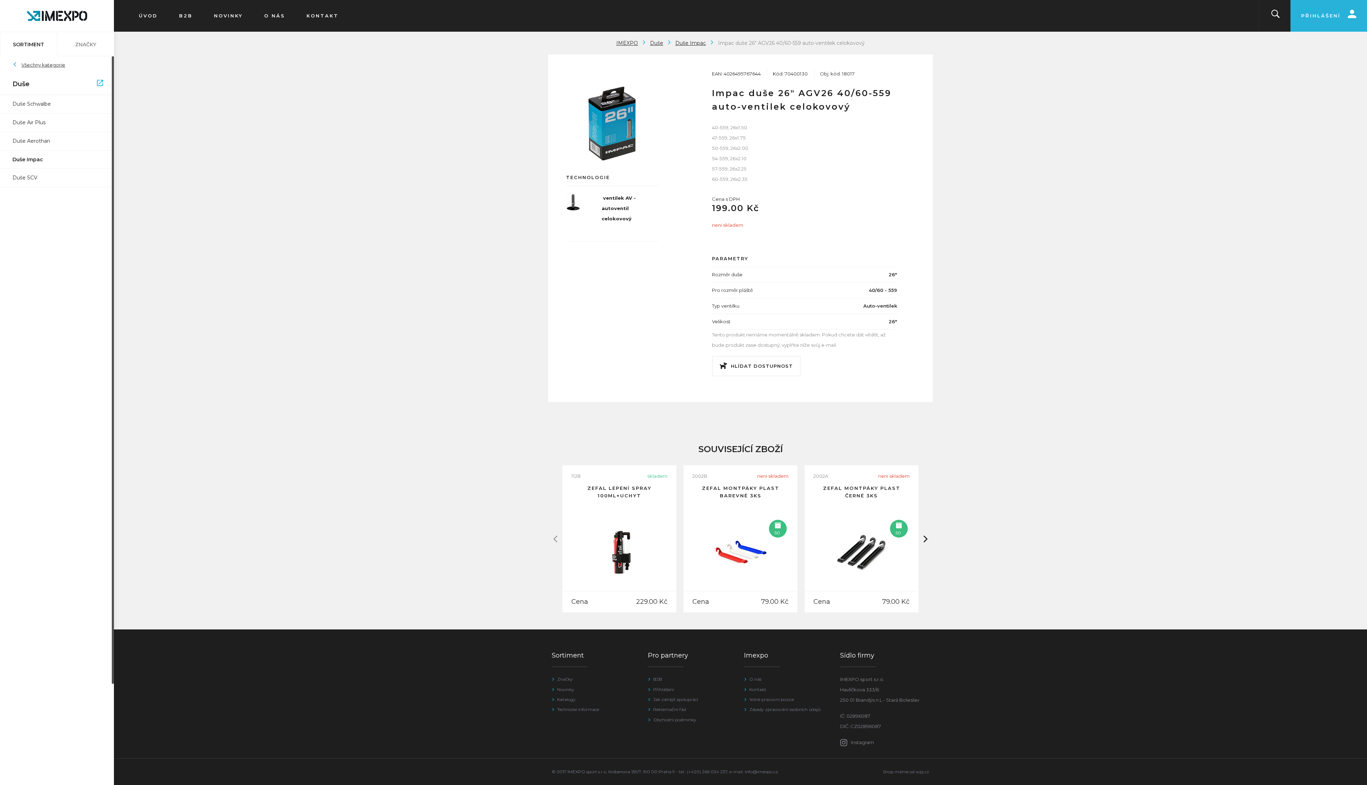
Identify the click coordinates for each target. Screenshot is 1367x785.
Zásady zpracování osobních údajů (785, 709)
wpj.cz (922, 771)
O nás (755, 679)
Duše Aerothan (31, 141)
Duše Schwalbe (31, 104)
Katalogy (566, 699)
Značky (565, 679)
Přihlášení (663, 689)
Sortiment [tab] (28, 44)
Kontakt (757, 689)
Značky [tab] (85, 44)
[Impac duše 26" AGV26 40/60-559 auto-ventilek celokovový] (612, 124)
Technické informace (578, 709)
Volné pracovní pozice (771, 699)
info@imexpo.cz (761, 771)
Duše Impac (27, 159)
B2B (657, 679)
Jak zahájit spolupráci (675, 699)
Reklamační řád (669, 709)
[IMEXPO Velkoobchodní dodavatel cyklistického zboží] (57, 15)
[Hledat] (1275, 16)
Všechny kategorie (43, 65)
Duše (53, 84)
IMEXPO (627, 43)
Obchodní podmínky (674, 719)
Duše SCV (24, 177)
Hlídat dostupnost (762, 366)
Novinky (565, 689)
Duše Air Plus (29, 122)
